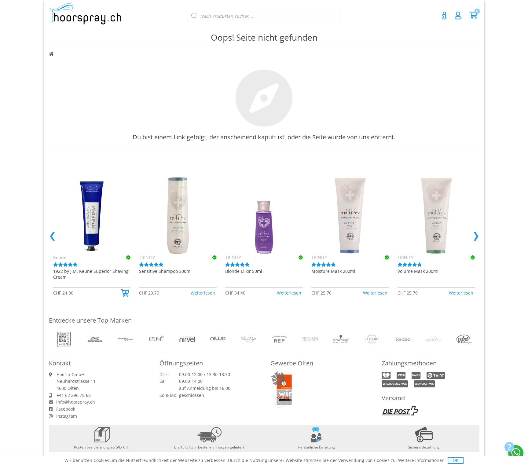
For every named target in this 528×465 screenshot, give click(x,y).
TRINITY (147, 257)
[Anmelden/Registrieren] (458, 15)
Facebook (65, 409)
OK (456, 460)
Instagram (66, 416)
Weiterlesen (203, 293)
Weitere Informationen (421, 460)
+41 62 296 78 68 (74, 395)
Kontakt (444, 15)
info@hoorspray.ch (75, 402)
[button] (125, 293)
